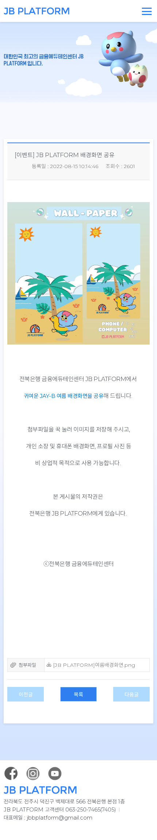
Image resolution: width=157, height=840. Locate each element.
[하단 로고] (78, 790)
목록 (78, 694)
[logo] (34, 11)
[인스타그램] (33, 773)
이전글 (26, 694)
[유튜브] (54, 773)
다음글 (132, 694)
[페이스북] (11, 773)
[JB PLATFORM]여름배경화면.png (93, 665)
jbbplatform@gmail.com (59, 817)
